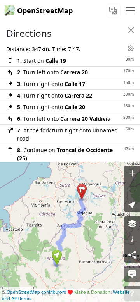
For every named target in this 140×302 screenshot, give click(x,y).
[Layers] (132, 224)
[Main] (130, 11)
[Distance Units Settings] (130, 48)
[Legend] (132, 239)
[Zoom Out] (132, 189)
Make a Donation (92, 291)
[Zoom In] (132, 173)
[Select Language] (113, 10)
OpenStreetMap (45, 10)
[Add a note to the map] (132, 274)
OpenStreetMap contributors (36, 291)
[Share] (132, 255)
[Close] (131, 30)
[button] (57, 257)
